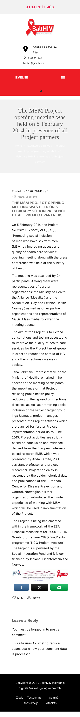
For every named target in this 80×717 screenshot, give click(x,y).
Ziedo (19, 697)
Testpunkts (34, 697)
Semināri (54, 697)
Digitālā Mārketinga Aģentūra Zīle (40, 688)
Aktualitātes (33, 145)
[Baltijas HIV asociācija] (40, 27)
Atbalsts (51, 703)
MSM (20, 597)
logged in (38, 629)
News (46, 145)
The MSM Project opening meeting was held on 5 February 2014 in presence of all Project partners (39, 209)
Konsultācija (30, 703)
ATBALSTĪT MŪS (40, 7)
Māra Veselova (27, 196)
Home (19, 145)
